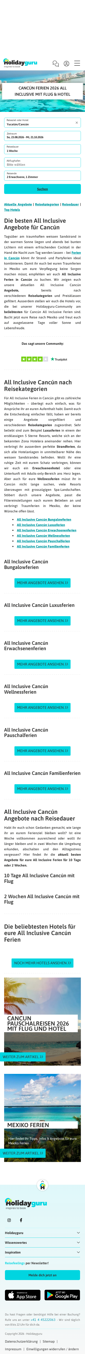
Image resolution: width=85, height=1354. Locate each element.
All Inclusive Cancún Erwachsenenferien (46, 530)
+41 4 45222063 (44, 1319)
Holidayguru (14, 1233)
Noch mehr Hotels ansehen (40, 963)
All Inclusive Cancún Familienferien (43, 546)
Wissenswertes (16, 1242)
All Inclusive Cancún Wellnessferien (43, 535)
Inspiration (13, 1252)
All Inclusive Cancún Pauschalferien (43, 541)
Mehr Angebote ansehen (40, 583)
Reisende (12, 173)
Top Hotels (12, 210)
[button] (42, 189)
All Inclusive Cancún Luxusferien (41, 525)
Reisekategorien (47, 204)
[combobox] (42, 123)
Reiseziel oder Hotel (17, 120)
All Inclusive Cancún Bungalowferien (44, 519)
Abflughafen (13, 160)
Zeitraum (12, 133)
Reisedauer (13, 146)
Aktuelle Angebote (18, 204)
